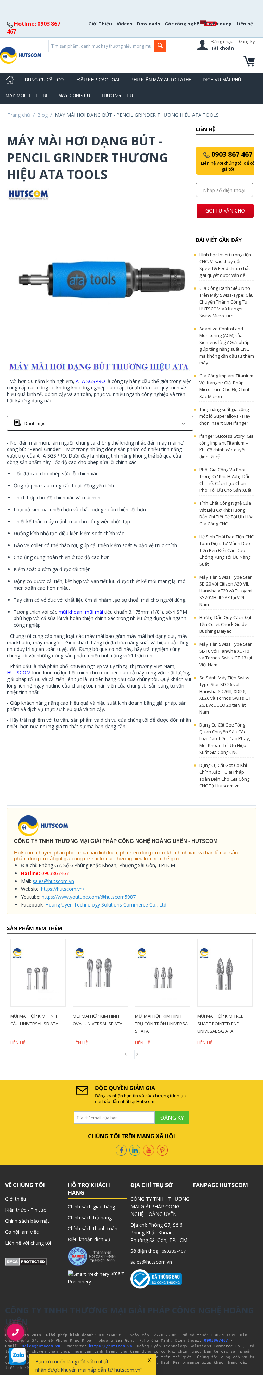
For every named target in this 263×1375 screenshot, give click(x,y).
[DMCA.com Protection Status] (26, 1261)
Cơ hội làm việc (22, 1232)
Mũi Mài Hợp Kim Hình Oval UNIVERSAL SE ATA (160, 1020)
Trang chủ (19, 115)
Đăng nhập (222, 41)
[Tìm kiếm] (160, 46)
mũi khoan (70, 611)
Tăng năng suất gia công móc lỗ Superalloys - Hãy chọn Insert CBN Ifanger (224, 416)
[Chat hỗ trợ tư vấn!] (17, 1356)
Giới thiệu (15, 1199)
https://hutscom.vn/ (62, 889)
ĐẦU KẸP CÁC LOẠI (98, 79)
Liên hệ (245, 24)
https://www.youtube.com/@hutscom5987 (89, 897)
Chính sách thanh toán (92, 1228)
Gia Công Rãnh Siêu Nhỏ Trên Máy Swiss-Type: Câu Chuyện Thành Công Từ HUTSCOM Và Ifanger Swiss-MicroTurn (226, 302)
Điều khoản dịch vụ (89, 1239)
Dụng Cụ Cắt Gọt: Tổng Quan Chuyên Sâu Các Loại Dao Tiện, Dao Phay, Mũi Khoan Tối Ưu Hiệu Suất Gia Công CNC (224, 738)
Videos (124, 24)
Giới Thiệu (100, 24)
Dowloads (148, 24)
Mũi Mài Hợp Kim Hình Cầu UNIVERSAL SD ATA (97, 1020)
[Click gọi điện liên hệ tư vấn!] (15, 1332)
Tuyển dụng (218, 24)
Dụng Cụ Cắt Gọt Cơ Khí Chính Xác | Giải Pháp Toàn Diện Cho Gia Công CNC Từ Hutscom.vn (224, 775)
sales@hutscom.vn (53, 881)
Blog (42, 115)
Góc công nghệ (182, 24)
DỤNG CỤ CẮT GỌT (45, 79)
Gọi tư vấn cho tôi (225, 212)
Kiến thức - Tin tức (25, 1210)
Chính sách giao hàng (91, 1206)
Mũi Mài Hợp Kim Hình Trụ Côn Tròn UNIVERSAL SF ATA (224, 1023)
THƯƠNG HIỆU (117, 95)
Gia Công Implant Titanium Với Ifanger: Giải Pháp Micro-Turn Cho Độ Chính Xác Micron (226, 386)
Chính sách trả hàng (90, 1217)
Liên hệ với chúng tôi (28, 1242)
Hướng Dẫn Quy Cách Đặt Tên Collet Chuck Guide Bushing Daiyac (225, 624)
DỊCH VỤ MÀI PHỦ (222, 79)
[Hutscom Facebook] (121, 1149)
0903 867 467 (228, 161)
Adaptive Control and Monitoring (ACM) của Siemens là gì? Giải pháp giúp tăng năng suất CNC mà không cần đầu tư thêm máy (226, 345)
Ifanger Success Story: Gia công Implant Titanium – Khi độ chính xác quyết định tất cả (226, 446)
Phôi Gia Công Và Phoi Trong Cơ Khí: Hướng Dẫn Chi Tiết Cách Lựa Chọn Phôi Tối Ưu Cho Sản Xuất (225, 479)
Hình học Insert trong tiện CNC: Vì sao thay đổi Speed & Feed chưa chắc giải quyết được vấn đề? (225, 265)
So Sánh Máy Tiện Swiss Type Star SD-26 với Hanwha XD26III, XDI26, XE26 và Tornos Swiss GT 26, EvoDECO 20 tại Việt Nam (225, 694)
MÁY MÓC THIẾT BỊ (26, 95)
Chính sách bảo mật (27, 1221)
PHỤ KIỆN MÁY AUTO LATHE (161, 79)
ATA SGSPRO (90, 381)
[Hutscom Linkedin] (134, 1149)
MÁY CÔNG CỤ (74, 95)
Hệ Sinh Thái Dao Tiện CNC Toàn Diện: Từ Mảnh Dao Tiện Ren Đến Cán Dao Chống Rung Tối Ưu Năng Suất (226, 550)
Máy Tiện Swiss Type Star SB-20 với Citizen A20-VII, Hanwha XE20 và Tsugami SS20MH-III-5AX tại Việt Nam (225, 590)
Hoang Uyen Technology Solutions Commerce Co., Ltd (105, 904)
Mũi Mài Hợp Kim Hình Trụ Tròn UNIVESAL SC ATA (34, 1023)
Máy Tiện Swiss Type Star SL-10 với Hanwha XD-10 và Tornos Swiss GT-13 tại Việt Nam (225, 654)
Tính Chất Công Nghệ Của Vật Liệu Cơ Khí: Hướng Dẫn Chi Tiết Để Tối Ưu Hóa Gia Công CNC (226, 513)
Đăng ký (247, 41)
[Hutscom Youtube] (148, 1149)
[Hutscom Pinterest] (162, 1149)
